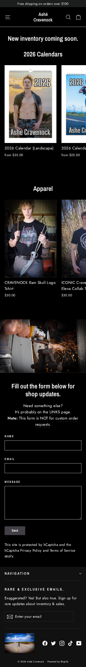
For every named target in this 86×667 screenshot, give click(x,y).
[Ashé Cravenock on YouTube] (78, 643)
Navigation (17, 573)
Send (15, 530)
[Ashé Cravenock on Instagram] (61, 643)
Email (10, 459)
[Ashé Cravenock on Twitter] (53, 643)
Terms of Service (62, 550)
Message (13, 482)
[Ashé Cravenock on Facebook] (44, 643)
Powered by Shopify (57, 661)
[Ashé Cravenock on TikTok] (70, 643)
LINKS (55, 412)
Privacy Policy (31, 550)
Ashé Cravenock (43, 17)
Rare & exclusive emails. (34, 589)
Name (9, 436)
